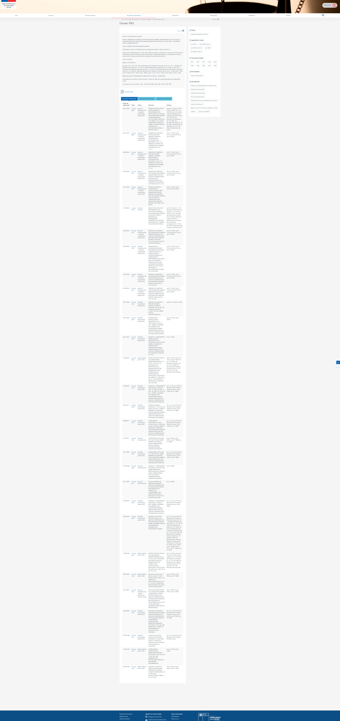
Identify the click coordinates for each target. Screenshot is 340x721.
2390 (198, 65)
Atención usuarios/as (90, 15)
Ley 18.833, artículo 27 (196, 51)
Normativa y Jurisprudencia (132, 19)
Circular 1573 (133, 650)
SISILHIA (193, 111)
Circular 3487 (133, 318)
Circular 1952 (133, 591)
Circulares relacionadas (129, 99)
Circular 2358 (133, 517)
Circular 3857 (133, 153)
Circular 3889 (133, 134)
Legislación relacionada (164, 99)
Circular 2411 (133, 482)
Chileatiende (175, 716)
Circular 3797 (133, 188)
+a (338, 362)
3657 (192, 62)
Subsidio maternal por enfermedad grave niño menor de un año (205, 100)
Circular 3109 (133, 387)
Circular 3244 (133, 359)
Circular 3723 (133, 275)
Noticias (288, 15)
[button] (323, 15)
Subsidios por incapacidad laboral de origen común (203, 85)
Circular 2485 (133, 467)
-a (339, 366)
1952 (209, 62)
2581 (203, 65)
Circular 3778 (133, 209)
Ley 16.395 (193, 44)
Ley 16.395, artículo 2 (204, 44)
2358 (192, 65)
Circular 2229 (133, 554)
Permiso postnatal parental (197, 97)
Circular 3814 (133, 172)
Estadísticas (252, 15)
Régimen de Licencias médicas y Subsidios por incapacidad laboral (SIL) (205, 108)
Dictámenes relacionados (146, 99)
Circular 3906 (133, 109)
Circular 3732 (133, 231)
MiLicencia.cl (175, 719)
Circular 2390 (133, 501)
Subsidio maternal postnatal (198, 93)
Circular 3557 (133, 303)
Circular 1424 (133, 667)
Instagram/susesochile (155, 717)
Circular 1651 (133, 636)
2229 (215, 62)
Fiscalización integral (146, 19)
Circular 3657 (133, 289)
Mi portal (327, 5)
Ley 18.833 (208, 48)
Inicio (123, 19)
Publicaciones (213, 15)
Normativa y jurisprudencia (134, 15)
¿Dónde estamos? (125, 719)
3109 (215, 65)
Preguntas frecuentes (126, 714)
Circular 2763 (133, 421)
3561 (198, 62)
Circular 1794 (133, 612)
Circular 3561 (128, 92)
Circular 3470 (133, 338)
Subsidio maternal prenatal (197, 89)
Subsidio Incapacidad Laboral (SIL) (199, 34)
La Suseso (50, 15)
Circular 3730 (133, 247)
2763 (209, 65)
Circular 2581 (133, 453)
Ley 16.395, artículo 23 (196, 48)
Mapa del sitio (124, 716)
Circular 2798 (133, 406)
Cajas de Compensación (158, 19)
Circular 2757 (133, 439)
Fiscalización (175, 15)
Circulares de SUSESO (203, 111)
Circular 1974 (133, 575)
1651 (203, 62)
